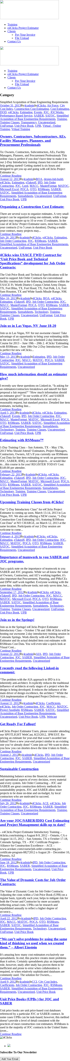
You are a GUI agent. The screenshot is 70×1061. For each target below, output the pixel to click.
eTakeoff (31, 182)
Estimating (26, 112)
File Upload (22, 38)
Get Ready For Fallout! (18, 724)
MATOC (63, 185)
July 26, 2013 (8, 237)
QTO (33, 189)
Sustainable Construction (19, 769)
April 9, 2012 (8, 981)
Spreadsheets (25, 196)
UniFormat (6, 125)
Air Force (52, 105)
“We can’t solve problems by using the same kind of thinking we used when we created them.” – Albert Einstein (33, 943)
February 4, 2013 (10, 536)
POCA (24, 189)
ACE (45, 803)
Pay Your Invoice (25, 34)
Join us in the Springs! (17, 620)
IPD (40, 182)
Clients (11, 31)
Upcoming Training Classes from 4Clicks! (32, 502)
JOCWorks (56, 112)
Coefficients (53, 703)
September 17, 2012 (12, 592)
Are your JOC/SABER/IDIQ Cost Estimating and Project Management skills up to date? (34, 823)
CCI (34, 981)
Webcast (52, 716)
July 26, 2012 (8, 803)
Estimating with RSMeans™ (21, 440)
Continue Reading (10, 175)
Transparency (29, 122)
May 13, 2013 (8, 356)
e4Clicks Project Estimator (23, 27)
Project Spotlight (10, 710)
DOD (3, 112)
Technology (41, 311)
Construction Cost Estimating (31, 108)
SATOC (50, 115)
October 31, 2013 (10, 105)
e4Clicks (13, 112)
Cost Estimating (59, 108)
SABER (39, 115)
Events (38, 112)
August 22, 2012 (10, 654)
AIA (38, 654)
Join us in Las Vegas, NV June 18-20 (28, 326)
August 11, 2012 (10, 703)
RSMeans (43, 189)
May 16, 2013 (8, 298)
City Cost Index (47, 981)
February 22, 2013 (11, 474)
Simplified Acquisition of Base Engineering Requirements (34, 117)
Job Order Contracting (13, 240)
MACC (34, 185)
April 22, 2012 (8, 918)
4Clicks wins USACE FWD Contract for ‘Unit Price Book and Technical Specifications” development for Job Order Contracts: (32, 261)
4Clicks (41, 105)
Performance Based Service (16, 115)
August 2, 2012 (9, 754)
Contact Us (14, 41)
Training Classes (9, 122)
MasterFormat (48, 185)
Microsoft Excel (9, 189)
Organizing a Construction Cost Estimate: (32, 207)
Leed (25, 185)
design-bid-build (53, 179)
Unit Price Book (24, 125)
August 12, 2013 (10, 179)
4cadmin (29, 105)
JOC (46, 112)
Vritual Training (20, 129)
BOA (39, 179)
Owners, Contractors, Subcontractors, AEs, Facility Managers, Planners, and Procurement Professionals (33, 140)
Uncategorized (46, 122)
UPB (38, 125)
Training (12, 24)
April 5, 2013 (8, 412)
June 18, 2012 (8, 862)
